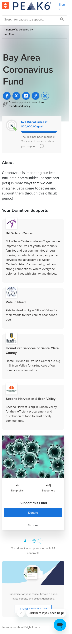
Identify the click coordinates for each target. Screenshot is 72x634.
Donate (33, 512)
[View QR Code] (45, 96)
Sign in (62, 6)
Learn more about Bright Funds (21, 627)
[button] (35, 96)
